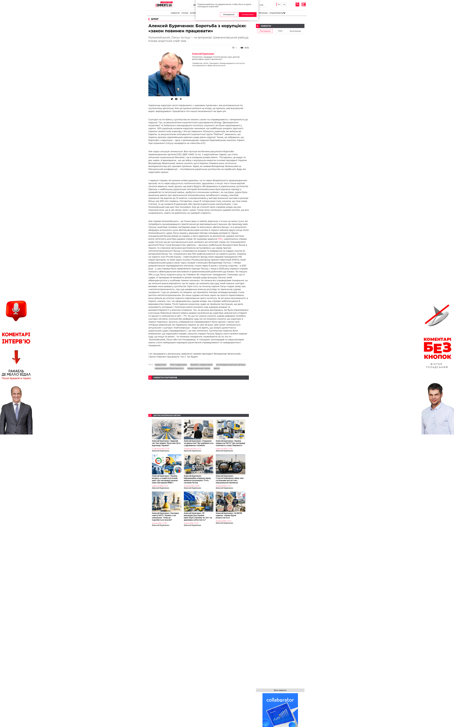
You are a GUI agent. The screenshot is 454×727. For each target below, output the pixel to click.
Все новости (280, 690)
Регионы (263, 13)
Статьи (184, 13)
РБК (220, 239)
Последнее (265, 31)
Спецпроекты (276, 13)
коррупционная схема (198, 368)
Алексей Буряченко (203, 53)
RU (279, 4)
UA (284, 4)
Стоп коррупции (178, 365)
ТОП (280, 31)
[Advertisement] (198, 396)
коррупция (160, 365)
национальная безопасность (169, 368)
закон (217, 368)
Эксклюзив (295, 31)
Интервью (195, 13)
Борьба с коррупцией (201, 365)
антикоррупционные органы (231, 365)
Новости (175, 13)
